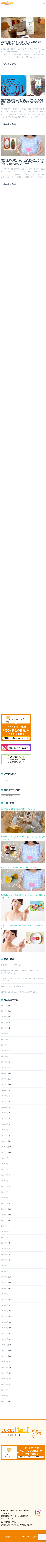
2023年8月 (4, 1164)
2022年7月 (4, 1237)
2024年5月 (4, 1113)
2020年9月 (4, 1362)
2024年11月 (5, 1079)
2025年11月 (5, 1011)
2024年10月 (5, 1084)
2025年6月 (4, 1039)
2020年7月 (4, 1373)
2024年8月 (4, 1096)
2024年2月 (4, 1130)
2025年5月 (4, 1045)
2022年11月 (5, 1215)
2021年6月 (4, 1311)
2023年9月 (4, 1158)
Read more (9, 64)
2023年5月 (4, 1181)
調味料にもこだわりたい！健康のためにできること (19, 992)
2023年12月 (5, 1141)
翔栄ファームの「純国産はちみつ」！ (14, 986)
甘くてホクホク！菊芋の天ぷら (12, 965)
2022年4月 (4, 1254)
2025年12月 (5, 1005)
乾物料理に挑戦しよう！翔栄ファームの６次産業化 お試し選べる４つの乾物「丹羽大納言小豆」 (22, 102)
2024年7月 (4, 1101)
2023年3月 (4, 1192)
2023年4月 (4, 1186)
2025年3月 (4, 1056)
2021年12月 (5, 1277)
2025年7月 (4, 1034)
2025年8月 (4, 1028)
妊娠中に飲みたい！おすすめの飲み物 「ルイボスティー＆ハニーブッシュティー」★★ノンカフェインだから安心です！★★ (22, 162)
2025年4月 (4, 1051)
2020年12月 (5, 1345)
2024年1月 (4, 1135)
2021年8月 (4, 1299)
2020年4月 (4, 1390)
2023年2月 (4, 1198)
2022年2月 (4, 1266)
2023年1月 (4, 1203)
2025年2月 (4, 1062)
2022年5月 (4, 1249)
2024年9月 (4, 1090)
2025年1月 (4, 1068)
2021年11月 (5, 1282)
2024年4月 (4, 1118)
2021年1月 (4, 1339)
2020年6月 (4, 1379)
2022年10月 (5, 1220)
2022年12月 (5, 1209)
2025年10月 (5, 1017)
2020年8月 (4, 1367)
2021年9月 (4, 1294)
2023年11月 (5, 1147)
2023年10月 (5, 1152)
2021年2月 (4, 1333)
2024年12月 (5, 1073)
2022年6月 (4, 1243)
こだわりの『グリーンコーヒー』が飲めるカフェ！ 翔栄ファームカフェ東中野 (22, 43)
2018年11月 (5, 1401)
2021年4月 (4, 1322)
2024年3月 (4, 1124)
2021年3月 (4, 1328)
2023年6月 (4, 1175)
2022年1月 (4, 1271)
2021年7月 (4, 1305)
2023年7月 (4, 1169)
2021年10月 (5, 1288)
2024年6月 (4, 1107)
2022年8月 (4, 1232)
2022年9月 (4, 1226)
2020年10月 (5, 1356)
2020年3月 (4, 1396)
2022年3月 (4, 1260)
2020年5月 (4, 1384)
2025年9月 (4, 1022)
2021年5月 (4, 1316)
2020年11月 (5, 1350)
